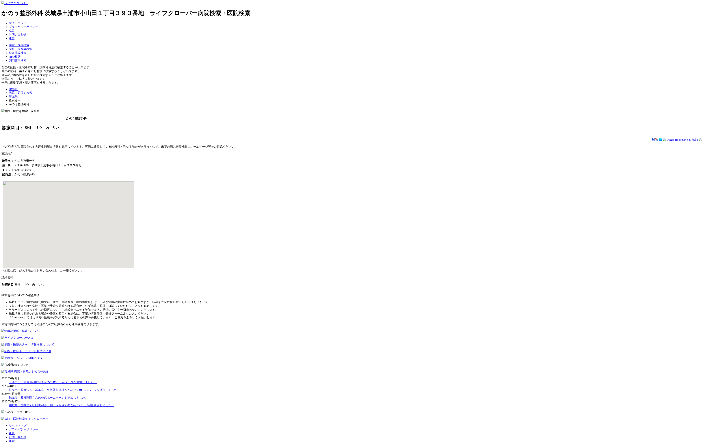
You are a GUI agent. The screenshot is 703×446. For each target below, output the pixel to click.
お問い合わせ (17, 34)
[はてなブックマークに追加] (653, 139)
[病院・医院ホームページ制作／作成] (26, 351)
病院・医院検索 (19, 45)
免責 (12, 30)
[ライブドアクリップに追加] (660, 139)
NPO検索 (15, 56)
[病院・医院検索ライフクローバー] (24, 418)
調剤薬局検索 (17, 60)
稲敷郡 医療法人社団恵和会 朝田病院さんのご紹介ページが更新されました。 (61, 405)
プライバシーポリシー (23, 26)
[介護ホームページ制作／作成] (21, 358)
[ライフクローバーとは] (17, 337)
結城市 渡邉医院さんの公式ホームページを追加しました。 (48, 397)
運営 (12, 38)
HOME (13, 89)
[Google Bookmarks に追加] (680, 139)
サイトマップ (17, 23)
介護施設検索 (17, 52)
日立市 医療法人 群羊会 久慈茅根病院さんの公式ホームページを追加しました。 (64, 389)
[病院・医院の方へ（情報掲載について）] (29, 344)
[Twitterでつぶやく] (700, 139)
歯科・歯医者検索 (20, 49)
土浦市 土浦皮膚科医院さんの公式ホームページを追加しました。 (53, 382)
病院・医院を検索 (20, 92)
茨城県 (13, 96)
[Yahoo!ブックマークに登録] (656, 139)
